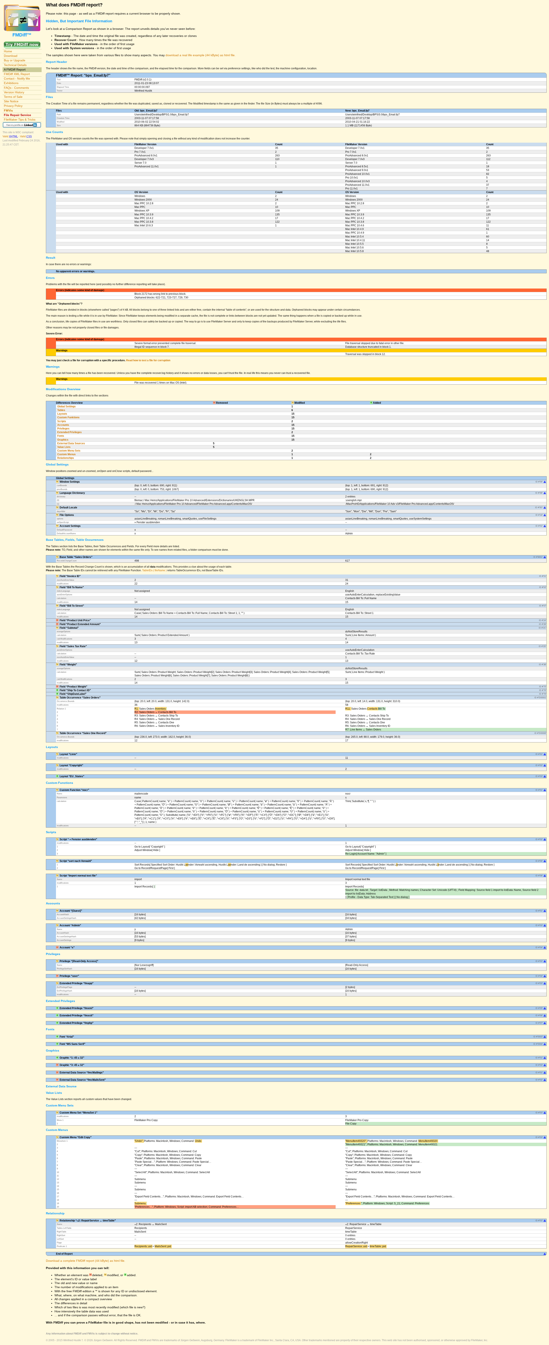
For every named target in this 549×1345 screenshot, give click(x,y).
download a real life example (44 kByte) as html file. (200, 55)
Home (8, 51)
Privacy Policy (13, 105)
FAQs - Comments (16, 87)
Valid (10, 136)
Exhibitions (11, 83)
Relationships (65, 458)
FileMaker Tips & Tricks (19, 119)
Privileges (63, 428)
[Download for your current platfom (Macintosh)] (22, 43)
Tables (61, 410)
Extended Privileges (69, 432)
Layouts (62, 414)
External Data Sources (71, 443)
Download (10, 55)
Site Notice (11, 101)
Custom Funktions (68, 417)
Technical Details (15, 65)
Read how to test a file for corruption (148, 360)
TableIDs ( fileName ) (154, 570)
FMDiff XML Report (17, 74)
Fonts (60, 436)
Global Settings (66, 406)
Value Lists (64, 447)
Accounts (63, 425)
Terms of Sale (13, 96)
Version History (14, 92)
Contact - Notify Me (17, 78)
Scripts (61, 421)
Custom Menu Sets (68, 450)
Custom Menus (66, 454)
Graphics (62, 439)
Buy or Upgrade (14, 60)
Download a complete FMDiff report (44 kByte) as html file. (85, 1260)
